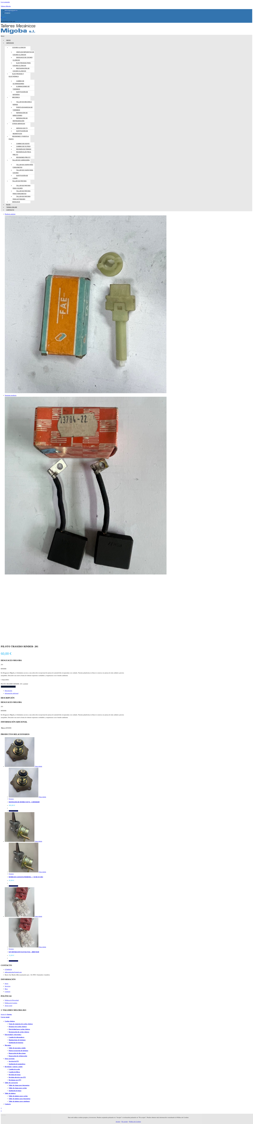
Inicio (8, 40)
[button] (126, 36)
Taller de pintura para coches (21, 187)
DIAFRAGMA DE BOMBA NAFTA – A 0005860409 (24, 802)
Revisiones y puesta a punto (19, 138)
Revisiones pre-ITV (23, 157)
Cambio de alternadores (18, 82)
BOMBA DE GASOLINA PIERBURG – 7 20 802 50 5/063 (26, 877)
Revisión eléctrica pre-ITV (22, 153)
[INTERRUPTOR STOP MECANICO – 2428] (86, 392)
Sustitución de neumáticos (20, 132)
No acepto (124, 1121)
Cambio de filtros (23, 146)
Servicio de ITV (22, 128)
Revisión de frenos (23, 149)
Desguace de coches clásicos (22, 59)
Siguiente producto (10, 395)
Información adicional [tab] (11, 693)
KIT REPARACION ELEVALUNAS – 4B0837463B (24, 952)
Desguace (16, 202)
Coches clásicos (19, 47)
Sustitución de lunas (20, 177)
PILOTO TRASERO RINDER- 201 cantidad (14, 684)
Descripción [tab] (8, 690)
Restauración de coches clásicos (21, 70)
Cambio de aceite (22, 143)
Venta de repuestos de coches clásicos (23, 53)
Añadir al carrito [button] (13, 811)
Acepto (118, 1121)
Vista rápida (38, 766)
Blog (8, 204)
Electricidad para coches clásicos (22, 64)
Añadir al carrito (8, 686)
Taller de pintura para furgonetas (21, 192)
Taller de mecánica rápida (22, 103)
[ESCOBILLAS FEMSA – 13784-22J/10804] (86, 574)
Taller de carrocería (21, 160)
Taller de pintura (19, 181)
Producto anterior (10, 214)
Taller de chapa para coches (23, 171)
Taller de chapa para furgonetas (23, 166)
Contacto (10, 210)
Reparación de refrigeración (20, 119)
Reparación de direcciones (20, 114)
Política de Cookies (135, 1121)
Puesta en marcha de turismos (23, 109)
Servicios (10, 43)
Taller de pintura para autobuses (21, 198)
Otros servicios (18, 123)
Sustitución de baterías (20, 93)
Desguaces (11, 799)
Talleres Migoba (6, 6)
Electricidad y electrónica (16, 75)
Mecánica (16, 97)
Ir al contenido (5, 2)
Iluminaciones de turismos (21, 88)
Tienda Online (11, 207)
